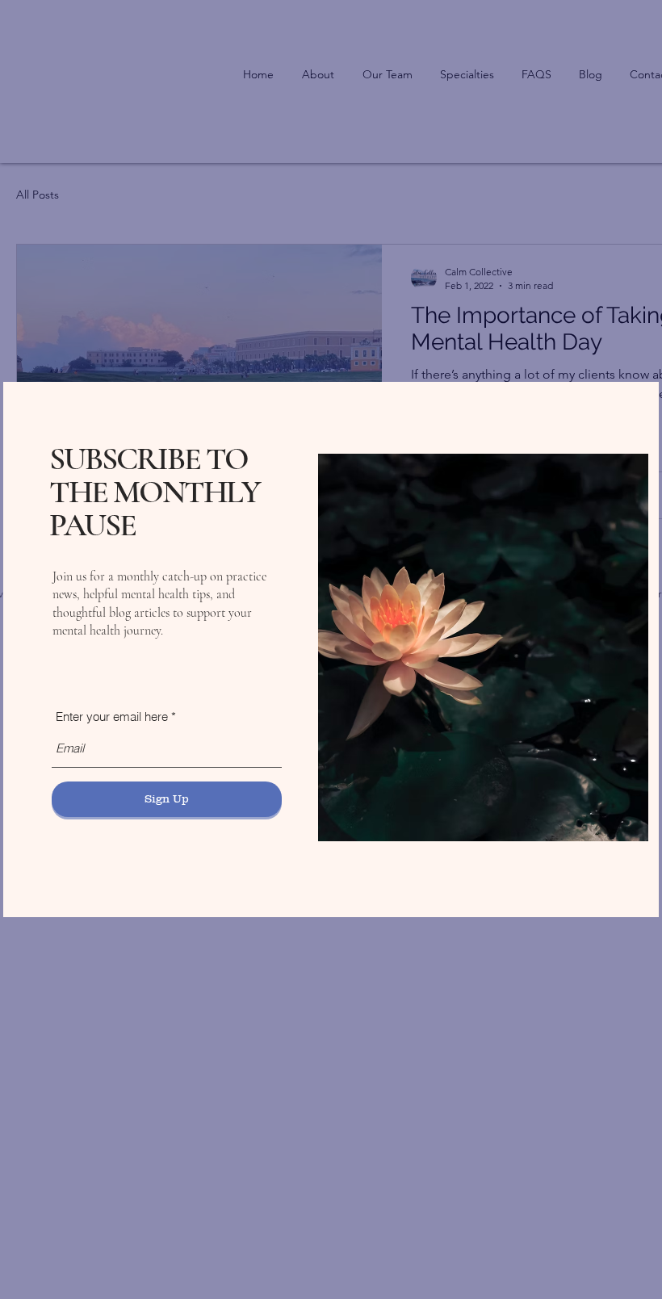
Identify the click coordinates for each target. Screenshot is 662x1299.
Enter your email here (112, 716)
